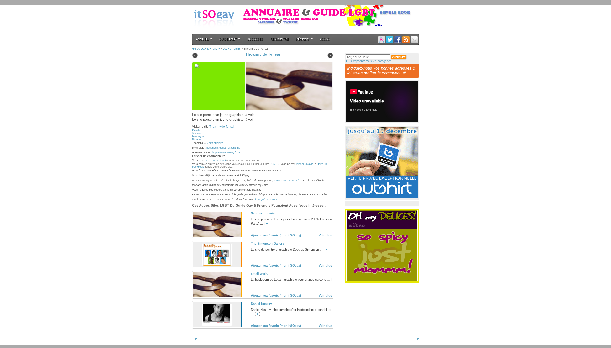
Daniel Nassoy (261, 303)
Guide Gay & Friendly (206, 48)
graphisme (234, 147)
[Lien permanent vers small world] (217, 296)
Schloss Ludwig (263, 213)
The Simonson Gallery (267, 243)
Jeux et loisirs (232, 48)
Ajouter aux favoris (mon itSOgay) (276, 235)
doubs (222, 147)
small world (259, 273)
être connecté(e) (216, 160)
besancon (212, 147)
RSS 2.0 (274, 163)
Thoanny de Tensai (262, 54)
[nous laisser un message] (414, 39)
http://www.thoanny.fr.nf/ (226, 152)
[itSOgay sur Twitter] (389, 39)
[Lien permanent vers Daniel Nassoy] (217, 326)
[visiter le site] (288, 86)
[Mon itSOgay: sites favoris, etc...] (381, 39)
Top (194, 338)
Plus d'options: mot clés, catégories (368, 61)
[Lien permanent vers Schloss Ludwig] (217, 236)
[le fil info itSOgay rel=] (406, 39)
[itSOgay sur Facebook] (397, 39)
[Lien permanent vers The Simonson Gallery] (217, 266)
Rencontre (279, 39)
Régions (302, 39)
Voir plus (325, 235)
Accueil (202, 39)
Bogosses (255, 39)
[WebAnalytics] (201, 343)
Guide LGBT (228, 39)
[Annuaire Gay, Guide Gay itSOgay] (214, 31)
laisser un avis (304, 163)
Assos (325, 39)
